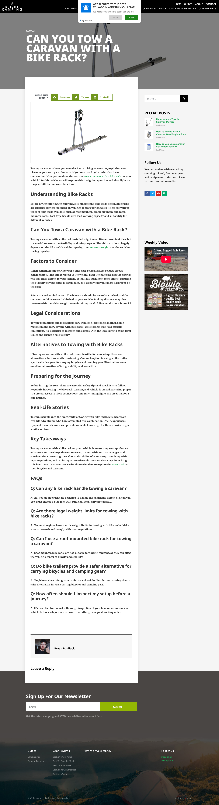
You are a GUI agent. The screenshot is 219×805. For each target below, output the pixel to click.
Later (115, 17)
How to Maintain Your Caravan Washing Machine (171, 133)
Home (177, 4)
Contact (211, 4)
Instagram (167, 760)
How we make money (97, 750)
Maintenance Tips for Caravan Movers (168, 120)
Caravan (148, 8)
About (199, 4)
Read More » (160, 125)
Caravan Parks (207, 8)
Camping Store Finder (182, 8)
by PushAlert (87, 20)
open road (118, 464)
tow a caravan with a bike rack (102, 176)
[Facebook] (147, 193)
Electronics (72, 8)
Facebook (166, 756)
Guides (188, 4)
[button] (62, 97)
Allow (131, 17)
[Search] (184, 98)
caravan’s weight (98, 247)
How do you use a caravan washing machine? (170, 145)
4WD (161, 8)
